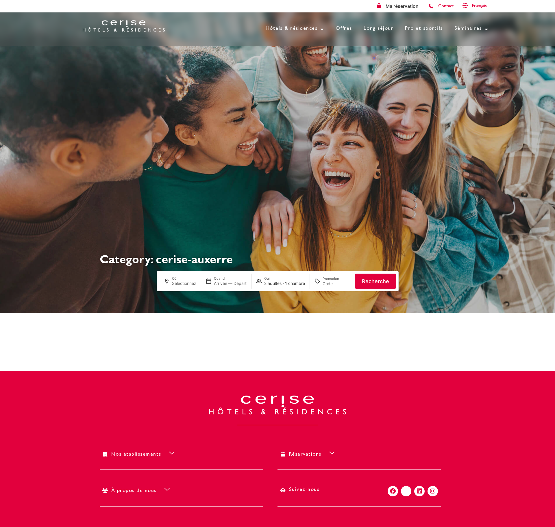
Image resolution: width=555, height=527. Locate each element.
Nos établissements (136, 454)
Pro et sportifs (424, 28)
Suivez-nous (304, 490)
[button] (483, 5)
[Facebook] (393, 491)
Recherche (375, 281)
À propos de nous (134, 491)
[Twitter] (406, 491)
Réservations (305, 454)
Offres (344, 28)
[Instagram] (433, 491)
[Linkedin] (419, 491)
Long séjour (379, 28)
